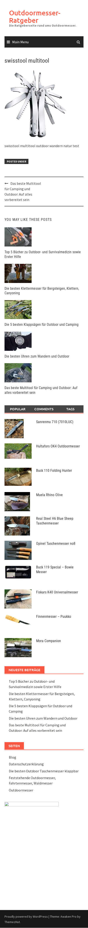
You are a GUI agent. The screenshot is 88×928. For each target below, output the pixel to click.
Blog (12, 757)
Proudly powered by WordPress (26, 916)
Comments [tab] (43, 409)
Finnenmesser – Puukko (53, 616)
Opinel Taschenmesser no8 (55, 543)
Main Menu (20, 42)
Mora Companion (48, 641)
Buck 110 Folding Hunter (54, 470)
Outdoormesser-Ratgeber (34, 16)
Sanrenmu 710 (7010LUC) (54, 422)
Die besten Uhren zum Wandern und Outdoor (37, 356)
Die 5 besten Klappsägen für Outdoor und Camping (42, 324)
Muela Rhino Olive (49, 495)
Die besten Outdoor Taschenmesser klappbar (44, 771)
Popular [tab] (17, 409)
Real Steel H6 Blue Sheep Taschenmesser (54, 520)
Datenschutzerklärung (26, 764)
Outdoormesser (21, 790)
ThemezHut (12, 922)
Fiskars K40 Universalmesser (57, 592)
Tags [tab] (70, 409)
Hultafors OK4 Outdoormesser (58, 446)
